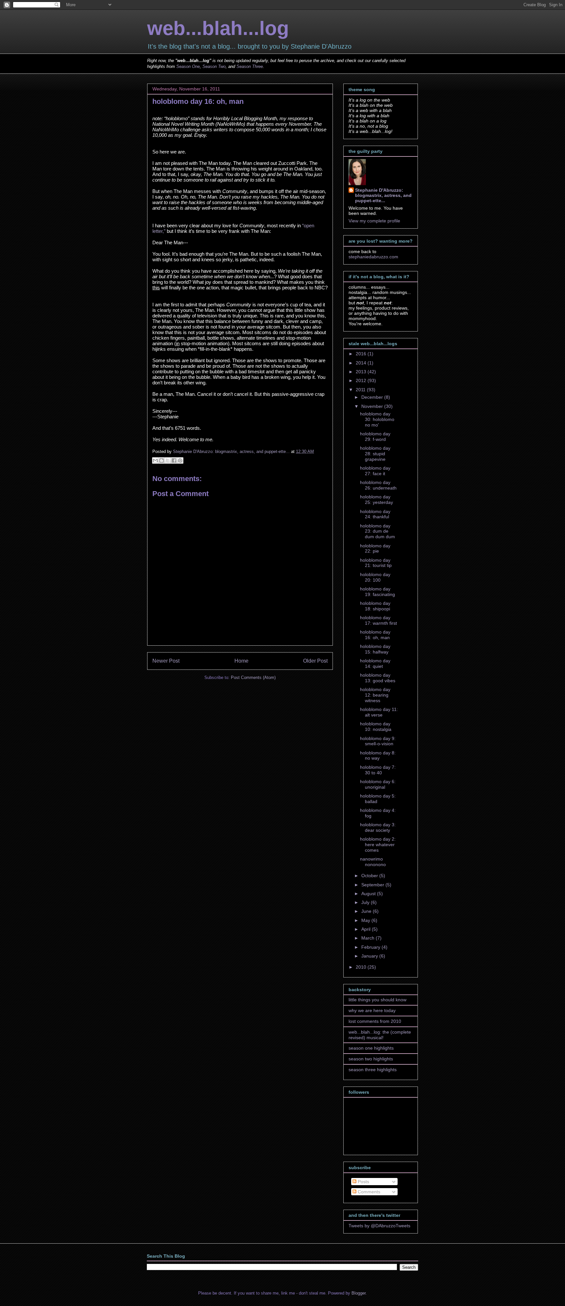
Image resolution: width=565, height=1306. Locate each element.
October (370, 875)
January (370, 956)
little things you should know (377, 999)
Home (241, 661)
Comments (368, 1191)
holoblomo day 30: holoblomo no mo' (377, 419)
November (372, 406)
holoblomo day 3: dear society (378, 827)
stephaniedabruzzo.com (373, 256)
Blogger (358, 1293)
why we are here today (372, 1010)
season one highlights (371, 1048)
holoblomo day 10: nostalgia (375, 726)
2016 (362, 353)
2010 (362, 967)
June (367, 911)
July (366, 902)
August (369, 893)
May (366, 920)
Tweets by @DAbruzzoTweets (379, 1225)
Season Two (214, 66)
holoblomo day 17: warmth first (378, 620)
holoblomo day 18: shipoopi (375, 606)
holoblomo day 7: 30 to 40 (378, 770)
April (366, 929)
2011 (361, 389)
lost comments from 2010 (375, 1021)
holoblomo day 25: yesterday (376, 499)
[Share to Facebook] (174, 460)
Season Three (249, 66)
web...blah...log (218, 28)
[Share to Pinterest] (180, 460)
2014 (362, 362)
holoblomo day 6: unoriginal (378, 784)
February (371, 947)
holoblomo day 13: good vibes (377, 677)
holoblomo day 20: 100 (375, 577)
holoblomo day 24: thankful (375, 514)
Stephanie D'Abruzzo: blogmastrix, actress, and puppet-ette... (383, 195)
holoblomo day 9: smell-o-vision (378, 741)
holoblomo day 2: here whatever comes (378, 844)
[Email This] (155, 460)
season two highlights (371, 1058)
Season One (188, 66)
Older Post (315, 661)
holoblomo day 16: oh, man (375, 634)
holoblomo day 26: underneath (378, 485)
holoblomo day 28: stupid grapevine (375, 453)
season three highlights (373, 1069)
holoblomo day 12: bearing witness (375, 695)
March (368, 938)
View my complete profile (374, 220)
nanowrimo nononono (373, 861)
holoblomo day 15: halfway (375, 649)
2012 (362, 380)
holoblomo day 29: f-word (375, 436)
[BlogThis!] (161, 460)
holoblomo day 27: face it (375, 470)
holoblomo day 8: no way (378, 755)
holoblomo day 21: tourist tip (376, 562)
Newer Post (166, 661)
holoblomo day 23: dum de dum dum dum (377, 531)
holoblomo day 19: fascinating (377, 591)
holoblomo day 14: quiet (375, 663)
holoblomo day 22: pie (375, 548)
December (372, 397)
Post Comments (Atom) (253, 677)
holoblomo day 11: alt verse (379, 712)
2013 (362, 371)
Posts (362, 1181)
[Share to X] (167, 460)
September (373, 884)
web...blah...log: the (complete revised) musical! (380, 1034)
